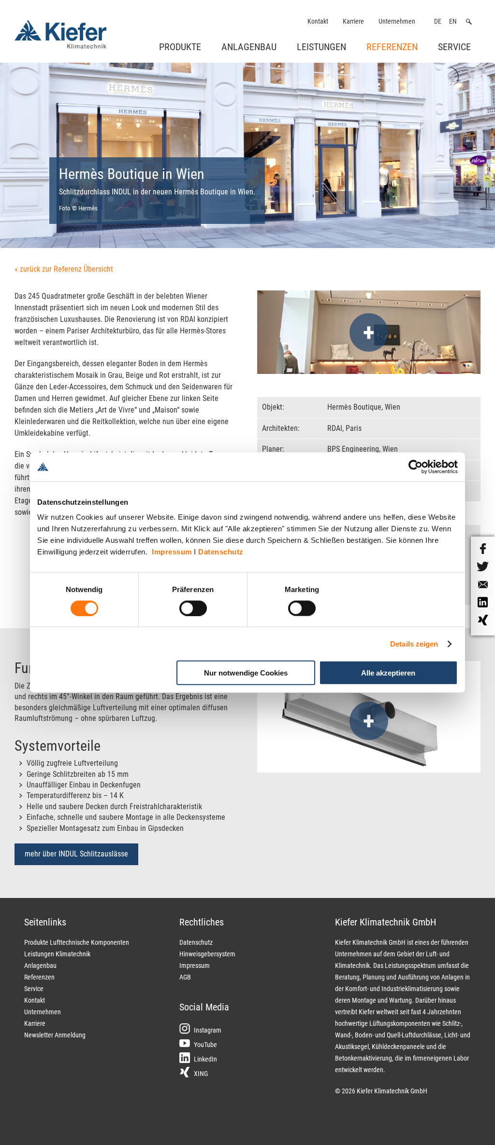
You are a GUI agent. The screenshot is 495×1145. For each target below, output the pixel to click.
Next (463, 169)
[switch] (193, 608)
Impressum (172, 552)
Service (454, 47)
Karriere (353, 21)
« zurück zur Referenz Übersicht (64, 269)
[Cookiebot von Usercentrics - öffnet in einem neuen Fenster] (415, 466)
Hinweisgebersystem (207, 954)
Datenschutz (221, 552)
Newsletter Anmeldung (55, 1035)
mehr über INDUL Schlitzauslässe (76, 853)
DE (437, 21)
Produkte (180, 47)
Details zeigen (414, 643)
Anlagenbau (249, 47)
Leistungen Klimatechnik (57, 954)
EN (453, 21)
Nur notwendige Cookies (246, 673)
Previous (37, 169)
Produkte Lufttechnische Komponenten (76, 942)
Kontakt (317, 21)
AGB (185, 977)
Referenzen (392, 47)
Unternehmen (397, 21)
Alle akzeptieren (388, 673)
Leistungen (321, 47)
